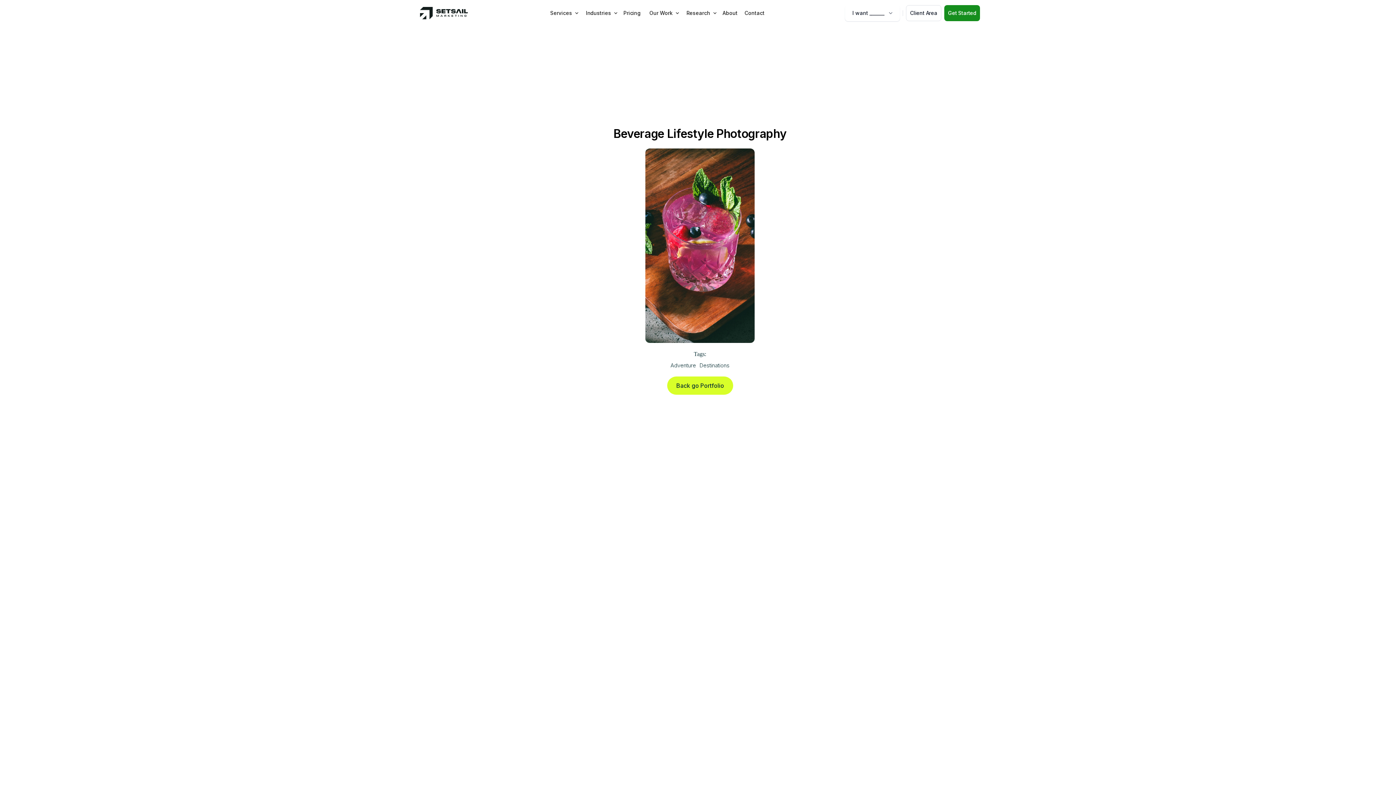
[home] (444, 13)
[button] (564, 13)
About (730, 13)
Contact (754, 13)
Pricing (632, 13)
